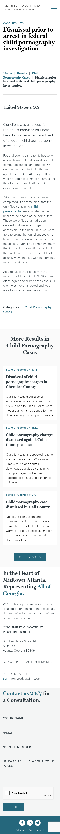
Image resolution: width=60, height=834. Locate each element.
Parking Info (43, 662)
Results (22, 73)
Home (7, 73)
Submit (13, 807)
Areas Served (36, 830)
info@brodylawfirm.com (25, 678)
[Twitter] (38, 823)
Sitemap (20, 830)
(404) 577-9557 (19, 674)
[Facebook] (22, 823)
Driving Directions (16, 662)
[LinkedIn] (30, 823)
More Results (30, 557)
